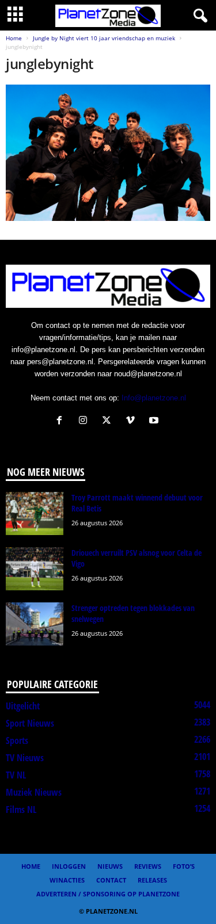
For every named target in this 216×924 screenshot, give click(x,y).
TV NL (16, 775)
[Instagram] (85, 421)
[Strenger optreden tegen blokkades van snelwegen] (34, 624)
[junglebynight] (108, 153)
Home (14, 38)
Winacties (67, 880)
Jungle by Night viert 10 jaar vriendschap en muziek (104, 38)
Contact (111, 880)
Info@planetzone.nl (154, 398)
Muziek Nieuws (34, 792)
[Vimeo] (133, 421)
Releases (152, 880)
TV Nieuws (25, 757)
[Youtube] (155, 421)
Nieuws (110, 866)
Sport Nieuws (30, 723)
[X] (109, 421)
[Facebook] (62, 421)
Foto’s (184, 866)
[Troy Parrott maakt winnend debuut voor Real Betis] (34, 513)
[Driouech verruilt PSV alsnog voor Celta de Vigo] (34, 568)
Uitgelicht (23, 706)
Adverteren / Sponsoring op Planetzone (108, 893)
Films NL (21, 809)
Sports (17, 740)
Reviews (147, 866)
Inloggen (69, 866)
